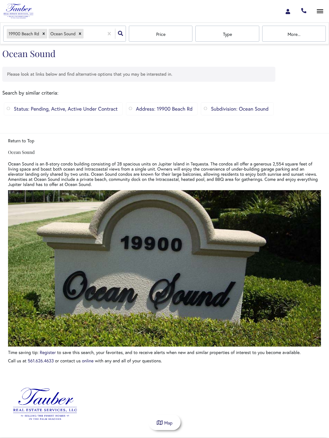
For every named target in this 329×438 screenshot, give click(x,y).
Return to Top (21, 140)
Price (160, 34)
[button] (43, 34)
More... (294, 34)
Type (227, 34)
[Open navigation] (320, 11)
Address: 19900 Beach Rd (164, 108)
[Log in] (287, 11)
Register (48, 352)
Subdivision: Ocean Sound (239, 108)
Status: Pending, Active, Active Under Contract (66, 108)
